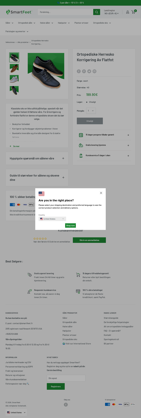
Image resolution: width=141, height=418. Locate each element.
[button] (101, 194)
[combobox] (47, 218)
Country (42, 215)
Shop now (70, 225)
